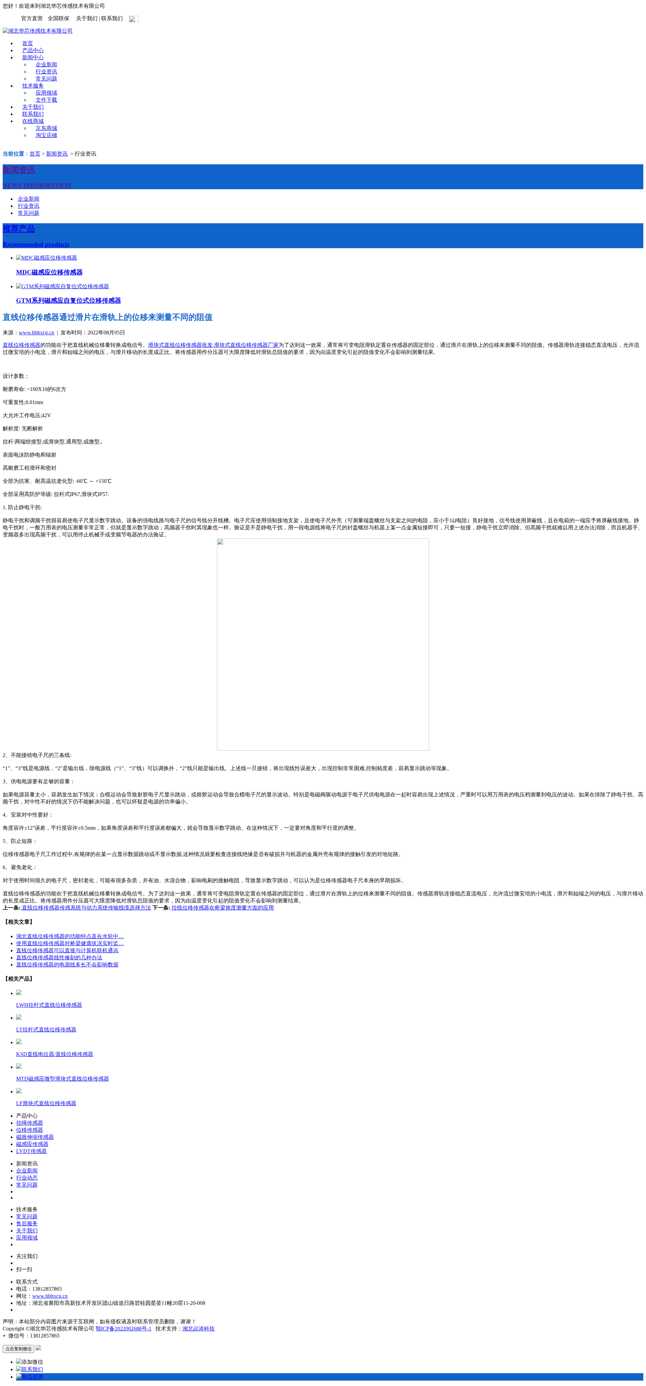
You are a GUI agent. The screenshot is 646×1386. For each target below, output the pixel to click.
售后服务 (27, 1223)
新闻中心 (33, 57)
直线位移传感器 (21, 345)
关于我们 (33, 107)
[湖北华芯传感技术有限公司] (38, 31)
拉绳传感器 (29, 1123)
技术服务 (33, 86)
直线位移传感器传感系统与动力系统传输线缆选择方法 (86, 908)
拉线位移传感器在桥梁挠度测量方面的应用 (222, 908)
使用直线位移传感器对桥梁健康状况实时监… (70, 943)
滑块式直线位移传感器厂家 (246, 345)
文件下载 (46, 100)
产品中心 (33, 50)
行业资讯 (46, 71)
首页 (27, 43)
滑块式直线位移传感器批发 (180, 345)
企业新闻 (46, 64)
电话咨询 (32, 1377)
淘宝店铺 (46, 135)
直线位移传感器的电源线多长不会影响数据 (67, 964)
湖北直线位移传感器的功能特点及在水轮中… (70, 936)
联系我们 (33, 114)
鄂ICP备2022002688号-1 (123, 1328)
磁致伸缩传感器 (35, 1137)
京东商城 (46, 128)
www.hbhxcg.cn (36, 332)
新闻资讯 (57, 154)
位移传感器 (29, 1130)
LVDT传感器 (31, 1151)
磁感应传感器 (32, 1144)
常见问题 (46, 78)
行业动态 (27, 1178)
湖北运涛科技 (198, 1328)
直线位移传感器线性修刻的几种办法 (59, 957)
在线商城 (33, 121)
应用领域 (46, 93)
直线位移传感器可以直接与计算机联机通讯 (67, 950)
